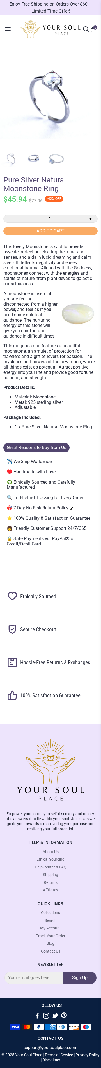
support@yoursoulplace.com (50, 1047)
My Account (50, 928)
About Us (51, 852)
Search (51, 921)
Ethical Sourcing (50, 859)
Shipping (50, 875)
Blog (50, 943)
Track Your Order (50, 936)
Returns (51, 882)
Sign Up (80, 977)
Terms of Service (59, 1055)
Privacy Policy (87, 1055)
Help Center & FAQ (50, 867)
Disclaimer (51, 1060)
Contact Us (50, 951)
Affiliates (50, 890)
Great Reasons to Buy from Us (36, 447)
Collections (50, 913)
